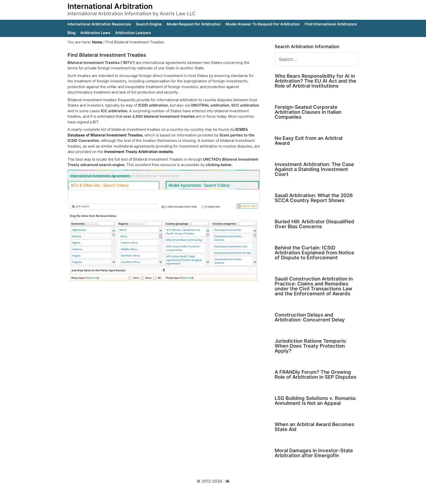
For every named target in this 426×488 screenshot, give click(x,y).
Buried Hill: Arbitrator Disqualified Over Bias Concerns (314, 224)
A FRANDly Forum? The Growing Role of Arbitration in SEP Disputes (315, 374)
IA (228, 481)
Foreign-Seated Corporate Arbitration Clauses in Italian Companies (308, 112)
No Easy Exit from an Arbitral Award (308, 140)
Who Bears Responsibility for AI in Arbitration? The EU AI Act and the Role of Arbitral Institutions (315, 81)
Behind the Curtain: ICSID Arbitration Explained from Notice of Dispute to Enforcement (314, 253)
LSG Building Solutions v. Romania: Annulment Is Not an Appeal (315, 400)
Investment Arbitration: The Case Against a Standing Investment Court (314, 169)
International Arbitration (110, 6)
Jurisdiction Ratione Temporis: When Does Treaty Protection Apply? (311, 346)
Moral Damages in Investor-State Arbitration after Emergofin (314, 453)
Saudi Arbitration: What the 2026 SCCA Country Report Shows (314, 197)
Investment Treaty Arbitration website (138, 151)
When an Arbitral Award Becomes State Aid (314, 426)
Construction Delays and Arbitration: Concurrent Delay (310, 317)
